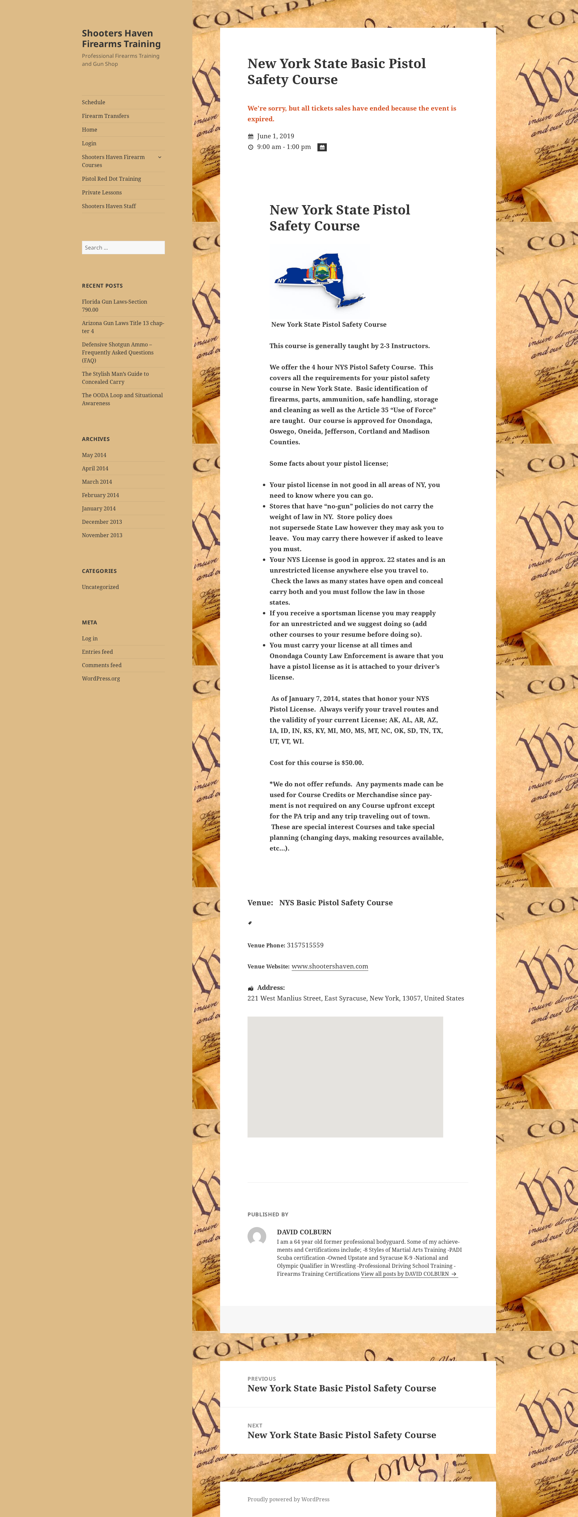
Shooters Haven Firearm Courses (113, 161)
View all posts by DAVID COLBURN (405, 1273)
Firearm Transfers (105, 116)
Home (89, 129)
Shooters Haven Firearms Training (121, 38)
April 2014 (95, 468)
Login (89, 143)
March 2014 (97, 481)
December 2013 (102, 521)
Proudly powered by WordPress (288, 1499)
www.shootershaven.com (330, 966)
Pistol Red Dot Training (111, 178)
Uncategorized (100, 587)
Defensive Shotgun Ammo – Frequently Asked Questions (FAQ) (118, 352)
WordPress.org (101, 678)
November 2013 (102, 535)
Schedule (93, 102)
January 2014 (99, 508)
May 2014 (94, 455)
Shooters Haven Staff (109, 206)
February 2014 (100, 495)
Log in (90, 638)
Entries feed (97, 651)
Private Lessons (102, 192)
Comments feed (102, 665)
